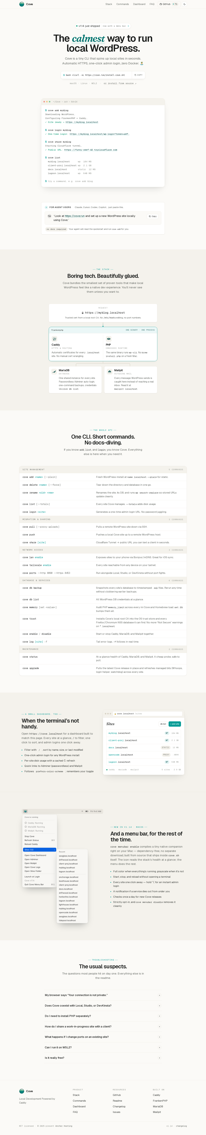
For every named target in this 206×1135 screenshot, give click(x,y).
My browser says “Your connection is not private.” (102, 995)
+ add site (174, 724)
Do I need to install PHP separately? (102, 1016)
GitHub (117, 1095)
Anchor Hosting (63, 1126)
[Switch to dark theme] (184, 4)
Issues (116, 1112)
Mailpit (157, 1112)
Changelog (119, 1106)
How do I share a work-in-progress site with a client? (102, 1026)
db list (163, 724)
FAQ (152, 4)
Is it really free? (102, 1057)
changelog (181, 1126)
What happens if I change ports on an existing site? (102, 1037)
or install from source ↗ (120, 83)
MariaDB (158, 1106)
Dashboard (139, 4)
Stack (109, 4)
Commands (122, 4)
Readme (117, 1100)
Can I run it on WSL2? (102, 1047)
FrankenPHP (160, 1100)
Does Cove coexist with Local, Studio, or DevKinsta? (102, 1005)
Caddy (156, 1095)
